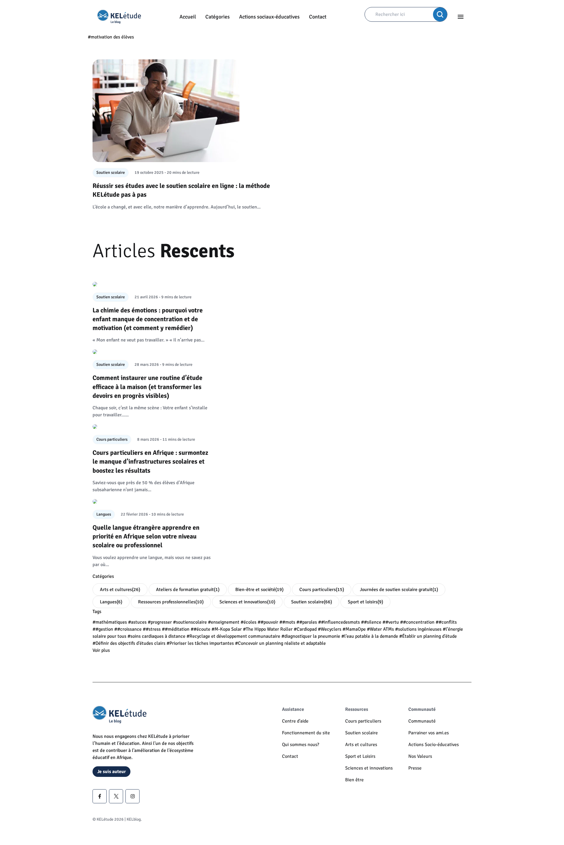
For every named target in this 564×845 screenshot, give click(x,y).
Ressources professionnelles (171, 602)
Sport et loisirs (365, 602)
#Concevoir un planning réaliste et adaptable (280, 643)
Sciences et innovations (247, 602)
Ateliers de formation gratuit (187, 589)
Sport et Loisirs (360, 756)
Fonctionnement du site (306, 733)
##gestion (103, 629)
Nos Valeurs (420, 756)
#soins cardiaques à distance (156, 636)
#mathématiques (110, 622)
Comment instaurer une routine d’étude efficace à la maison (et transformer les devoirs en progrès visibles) (147, 387)
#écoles (248, 622)
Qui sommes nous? (300, 745)
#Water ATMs (380, 629)
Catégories (217, 17)
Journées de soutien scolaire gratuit (399, 589)
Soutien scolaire (311, 602)
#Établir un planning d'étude (428, 636)
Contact (317, 17)
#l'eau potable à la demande (369, 636)
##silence (371, 622)
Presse (415, 768)
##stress (152, 629)
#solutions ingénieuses (418, 629)
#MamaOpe (354, 629)
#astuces (137, 622)
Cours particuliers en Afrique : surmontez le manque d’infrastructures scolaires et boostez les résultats (150, 461)
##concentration (417, 622)
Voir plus (101, 650)
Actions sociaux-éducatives (269, 17)
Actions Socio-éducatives (433, 745)
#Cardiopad (305, 629)
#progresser (160, 622)
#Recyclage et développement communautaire (233, 636)
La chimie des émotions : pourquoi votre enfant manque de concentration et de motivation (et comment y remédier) (148, 319)
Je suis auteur (111, 772)
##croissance (128, 629)
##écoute (200, 629)
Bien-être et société (259, 589)
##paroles (306, 622)
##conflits (446, 622)
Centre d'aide (295, 721)
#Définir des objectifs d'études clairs (129, 643)
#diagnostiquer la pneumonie (310, 636)
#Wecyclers (329, 629)
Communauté (422, 721)
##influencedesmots (339, 622)
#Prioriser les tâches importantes (200, 643)
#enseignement (223, 622)
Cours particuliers (321, 589)
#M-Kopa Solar (227, 629)
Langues (111, 602)
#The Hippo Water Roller (268, 629)
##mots (287, 622)
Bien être (354, 780)
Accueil (187, 17)
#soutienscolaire (190, 622)
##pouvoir (268, 622)
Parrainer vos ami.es (428, 733)
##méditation (175, 629)
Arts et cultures (120, 589)
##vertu (390, 622)
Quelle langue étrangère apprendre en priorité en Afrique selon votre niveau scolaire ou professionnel (146, 536)
